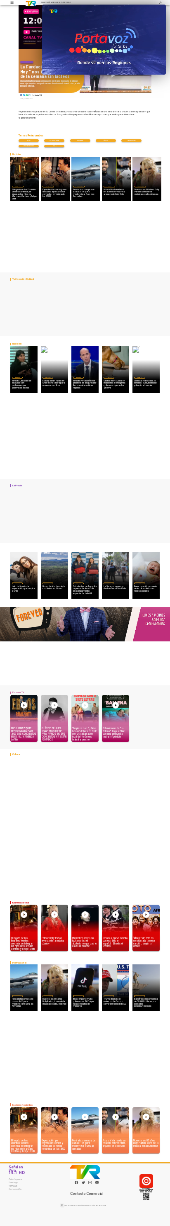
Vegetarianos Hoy (29, 146)
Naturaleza (80, 140)
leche (29, 140)
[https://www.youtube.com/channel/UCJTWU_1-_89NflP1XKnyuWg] (97, 1183)
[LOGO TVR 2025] (31, 2)
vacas (54, 146)
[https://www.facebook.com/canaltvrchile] (76, 1182)
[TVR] (12, 2)
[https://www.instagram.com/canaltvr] (90, 1183)
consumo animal (54, 140)
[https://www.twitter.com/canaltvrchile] (83, 1183)
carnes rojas (131, 140)
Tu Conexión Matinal (26, 62)
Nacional (17, 377)
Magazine (17, 186)
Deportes (109, 186)
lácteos (106, 140)
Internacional (79, 186)
